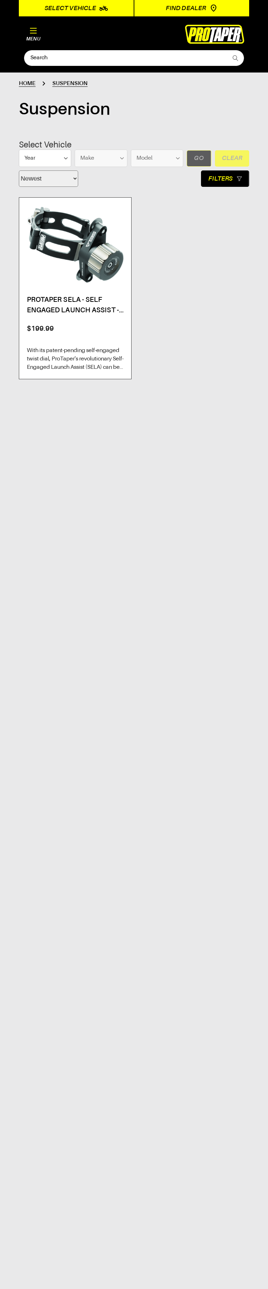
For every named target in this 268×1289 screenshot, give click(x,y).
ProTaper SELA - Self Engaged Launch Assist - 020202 (73, 306)
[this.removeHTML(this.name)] (75, 244)
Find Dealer (186, 8)
